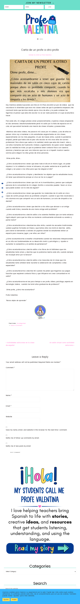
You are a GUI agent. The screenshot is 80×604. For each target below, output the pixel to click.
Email (8, 406)
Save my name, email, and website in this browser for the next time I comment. (36, 430)
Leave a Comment (16, 325)
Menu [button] (41, 39)
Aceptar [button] (14, 599)
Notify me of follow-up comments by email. (22, 438)
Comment (10, 367)
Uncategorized (21, 323)
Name (9, 395)
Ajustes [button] (6, 600)
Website (9, 416)
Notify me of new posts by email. (18, 446)
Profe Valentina (40, 24)
